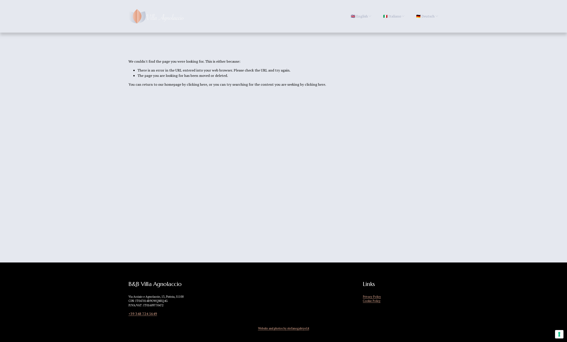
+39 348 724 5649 (142, 313)
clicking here (197, 84)
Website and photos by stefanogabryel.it (283, 328)
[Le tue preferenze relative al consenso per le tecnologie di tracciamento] (559, 334)
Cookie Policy (372, 301)
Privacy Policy (372, 297)
